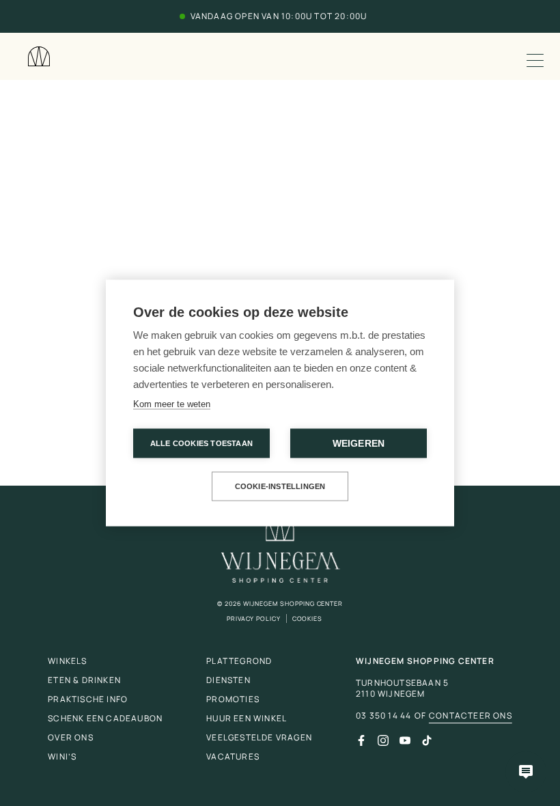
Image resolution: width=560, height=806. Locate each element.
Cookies (307, 618)
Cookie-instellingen (280, 486)
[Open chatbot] (525, 771)
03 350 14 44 (383, 715)
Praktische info (88, 699)
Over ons (71, 737)
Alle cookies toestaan (201, 443)
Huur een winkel (246, 718)
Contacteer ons (470, 715)
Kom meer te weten (171, 404)
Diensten (228, 680)
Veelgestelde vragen (259, 737)
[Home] (39, 56)
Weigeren (359, 444)
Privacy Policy (254, 618)
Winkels (67, 661)
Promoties (233, 699)
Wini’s (62, 756)
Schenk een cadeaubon (105, 718)
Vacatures (233, 756)
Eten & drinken (84, 680)
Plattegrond (239, 661)
